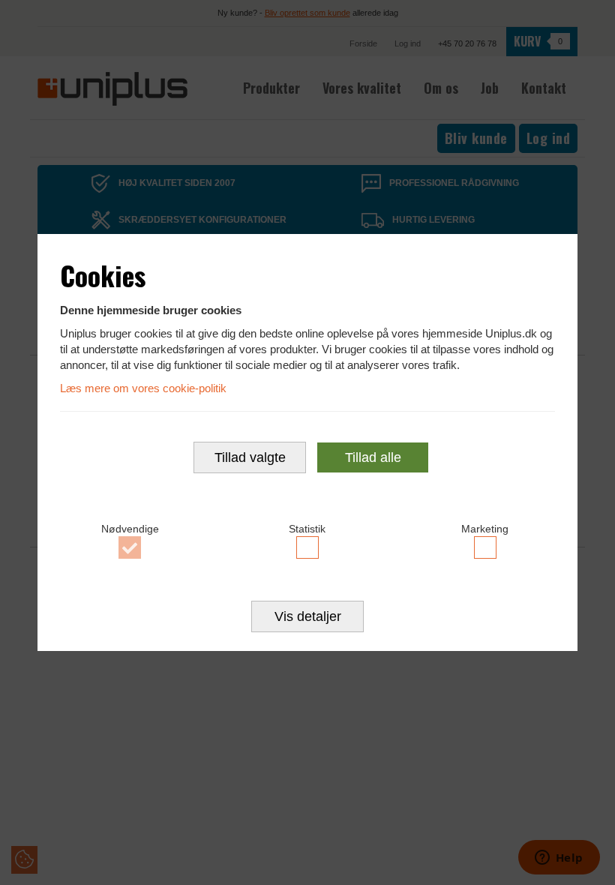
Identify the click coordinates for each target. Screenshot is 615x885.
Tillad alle (373, 457)
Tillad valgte (250, 457)
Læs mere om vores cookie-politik (143, 388)
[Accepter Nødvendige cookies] (130, 547)
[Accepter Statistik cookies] (307, 547)
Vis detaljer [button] (307, 616)
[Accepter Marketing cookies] (485, 547)
